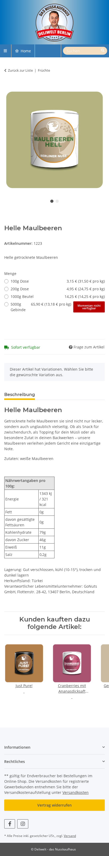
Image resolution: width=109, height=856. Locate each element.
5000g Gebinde (56, 307)
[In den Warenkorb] (8, 87)
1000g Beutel (58, 296)
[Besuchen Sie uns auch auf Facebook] (9, 824)
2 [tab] (57, 201)
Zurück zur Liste (20, 70)
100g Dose (58, 281)
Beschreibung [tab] (19, 394)
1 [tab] (51, 201)
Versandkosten (75, 792)
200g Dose (58, 288)
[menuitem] (23, 50)
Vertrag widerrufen (54, 805)
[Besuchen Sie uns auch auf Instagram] (22, 824)
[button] (54, 747)
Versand (70, 836)
